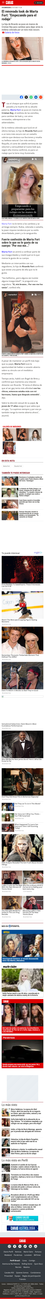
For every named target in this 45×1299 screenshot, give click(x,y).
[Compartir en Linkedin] (35, 97)
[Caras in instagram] (9, 1246)
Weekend (8, 1255)
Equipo (17, 1276)
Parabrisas (18, 1255)
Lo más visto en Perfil (15, 1160)
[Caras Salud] (22, 1220)
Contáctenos (36, 1272)
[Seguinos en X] (19, 1246)
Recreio (18, 1267)
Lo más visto (9, 1105)
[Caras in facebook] (14, 1246)
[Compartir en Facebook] (21, 97)
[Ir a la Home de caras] (9, 3)
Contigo (32, 1260)
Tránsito (22, 1279)
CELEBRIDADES (6, 7)
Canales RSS (9, 1272)
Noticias (18, 1252)
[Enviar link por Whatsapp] (31, 97)
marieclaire (22, 967)
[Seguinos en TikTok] (25, 1246)
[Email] (40, 97)
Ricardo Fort (18, 466)
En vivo (39, 3)
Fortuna (38, 1252)
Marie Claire (28, 1252)
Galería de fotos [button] (12, 32)
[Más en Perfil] (14, 926)
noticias (22, 932)
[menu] (3, 3)
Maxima (26, 1267)
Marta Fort (15, 109)
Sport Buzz (38, 1264)
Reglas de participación (31, 1276)
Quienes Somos (22, 1272)
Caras (24, 1260)
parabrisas (22, 1038)
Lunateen (28, 1255)
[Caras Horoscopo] (22, 1230)
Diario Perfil (8, 1252)
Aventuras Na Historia (11, 1264)
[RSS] (30, 1246)
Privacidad (8, 1276)
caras (22, 1001)
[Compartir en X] (26, 97)
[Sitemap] (35, 1246)
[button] (22, 51)
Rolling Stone (27, 1264)
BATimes (37, 1255)
